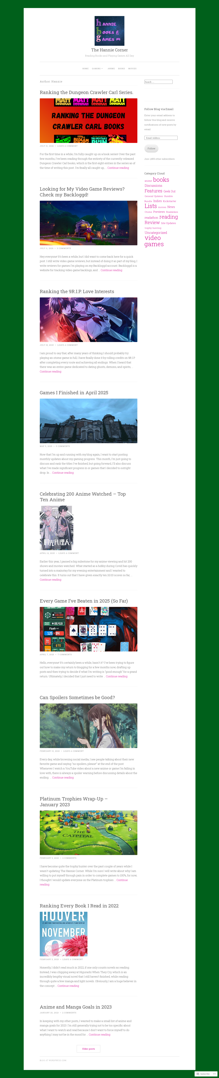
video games (154, 241)
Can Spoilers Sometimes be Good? (77, 697)
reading (168, 216)
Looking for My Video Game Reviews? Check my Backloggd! (82, 192)
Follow (151, 148)
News (171, 207)
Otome (148, 211)
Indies (157, 201)
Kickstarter (169, 201)
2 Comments (69, 858)
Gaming (96, 68)
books (161, 179)
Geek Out (169, 191)
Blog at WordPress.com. (53, 1060)
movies (162, 207)
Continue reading (118, 168)
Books (121, 68)
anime (148, 180)
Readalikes (172, 211)
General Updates (154, 196)
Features (153, 191)
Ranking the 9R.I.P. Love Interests (77, 291)
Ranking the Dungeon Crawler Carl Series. (86, 92)
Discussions (153, 185)
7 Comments (65, 654)
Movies (132, 68)
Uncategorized (156, 232)
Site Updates (168, 223)
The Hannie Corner (109, 49)
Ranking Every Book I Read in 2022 (79, 905)
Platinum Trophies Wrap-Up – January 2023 (74, 801)
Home (85, 68)
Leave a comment (67, 146)
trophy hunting (153, 227)
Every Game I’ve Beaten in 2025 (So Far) (84, 601)
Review (152, 222)
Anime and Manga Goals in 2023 (76, 1007)
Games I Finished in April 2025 (74, 392)
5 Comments (63, 446)
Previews (159, 211)
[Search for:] (158, 81)
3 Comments (64, 248)
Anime (111, 68)
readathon (151, 217)
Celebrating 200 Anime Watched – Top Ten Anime (83, 497)
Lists (151, 205)
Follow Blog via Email (159, 109)
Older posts (88, 1048)
